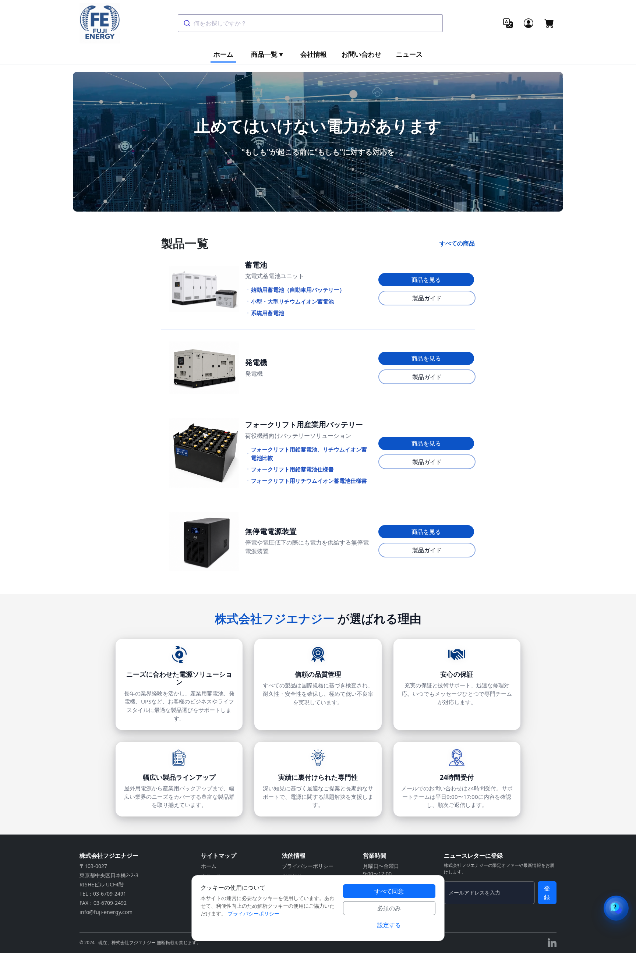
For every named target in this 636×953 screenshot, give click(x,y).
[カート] (549, 23)
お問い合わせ (361, 54)
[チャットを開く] (616, 908)
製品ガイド (427, 298)
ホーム (223, 54)
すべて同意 (389, 891)
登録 (547, 892)
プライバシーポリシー (307, 865)
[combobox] (310, 23)
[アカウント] (528, 23)
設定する (389, 925)
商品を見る (426, 280)
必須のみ (389, 908)
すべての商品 (457, 243)
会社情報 (313, 54)
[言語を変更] (508, 23)
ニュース (409, 54)
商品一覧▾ (267, 54)
